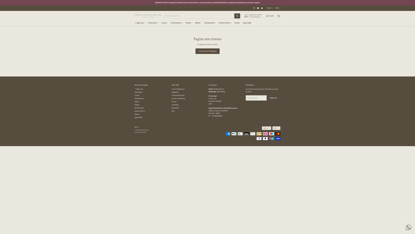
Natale (197, 23)
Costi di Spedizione (178, 89)
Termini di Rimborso (178, 98)
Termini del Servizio (178, 95)
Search (137, 127)
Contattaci (175, 105)
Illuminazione (209, 23)
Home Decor (152, 23)
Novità (237, 23)
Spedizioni (175, 92)
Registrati (273, 98)
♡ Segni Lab (139, 23)
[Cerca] (237, 15)
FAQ (173, 111)
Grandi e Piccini (224, 23)
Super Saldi (247, 23)
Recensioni (175, 108)
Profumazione (176, 23)
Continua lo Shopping (207, 51)
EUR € (277, 8)
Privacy (174, 102)
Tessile (188, 23)
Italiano (269, 8)
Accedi (271, 16)
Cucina (164, 23)
